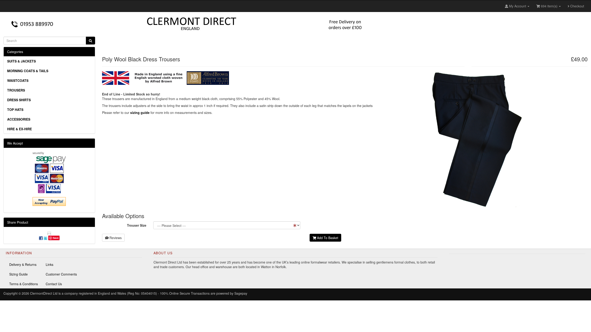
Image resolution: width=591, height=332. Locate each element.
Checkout (576, 6)
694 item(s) (549, 6)
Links (49, 264)
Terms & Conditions (23, 284)
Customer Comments (61, 274)
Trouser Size (136, 225)
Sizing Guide (18, 274)
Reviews (115, 237)
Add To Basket (327, 237)
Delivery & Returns (22, 264)
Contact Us (54, 284)
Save (56, 238)
